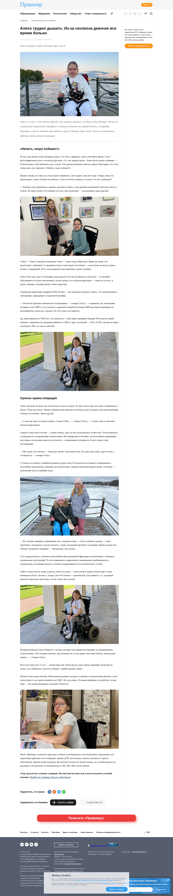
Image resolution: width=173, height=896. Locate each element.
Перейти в (65, 802)
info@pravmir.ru (59, 854)
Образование (27, 13)
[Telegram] (139, 13)
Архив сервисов (87, 832)
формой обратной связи (73, 864)
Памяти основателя (66, 845)
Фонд (145, 5)
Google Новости (94, 802)
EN (146, 13)
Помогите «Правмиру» (86, 818)
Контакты (45, 832)
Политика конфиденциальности (108, 832)
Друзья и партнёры (70, 832)
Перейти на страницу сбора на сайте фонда (50, 777)
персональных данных (109, 883)
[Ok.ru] (130, 13)
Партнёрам (56, 832)
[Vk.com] (125, 13)
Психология (60, 13)
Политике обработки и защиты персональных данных (93, 880)
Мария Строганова (43, 40)
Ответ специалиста (96, 13)
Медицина (44, 13)
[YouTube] (135, 13)
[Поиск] (151, 13)
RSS (148, 832)
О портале (34, 832)
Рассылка (24, 832)
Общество (76, 13)
